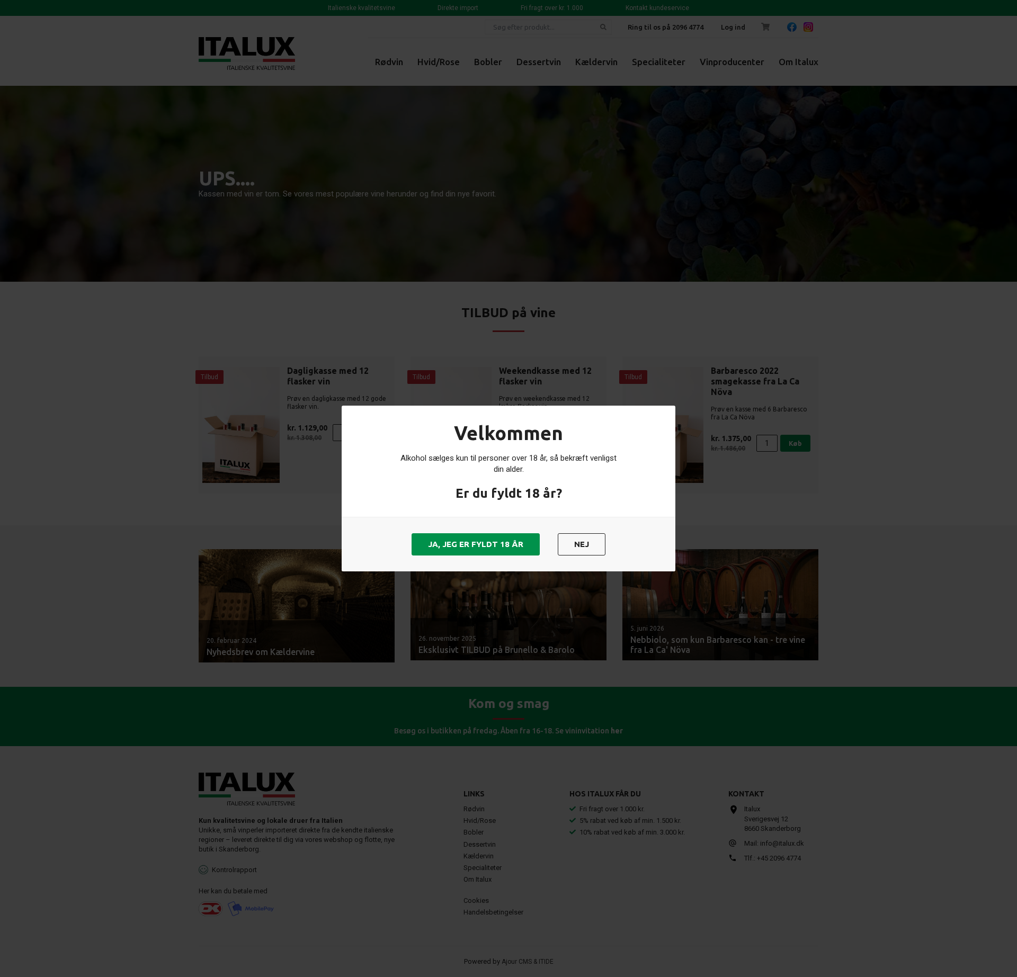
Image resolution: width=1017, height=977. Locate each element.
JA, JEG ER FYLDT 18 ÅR (475, 544)
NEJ (581, 544)
